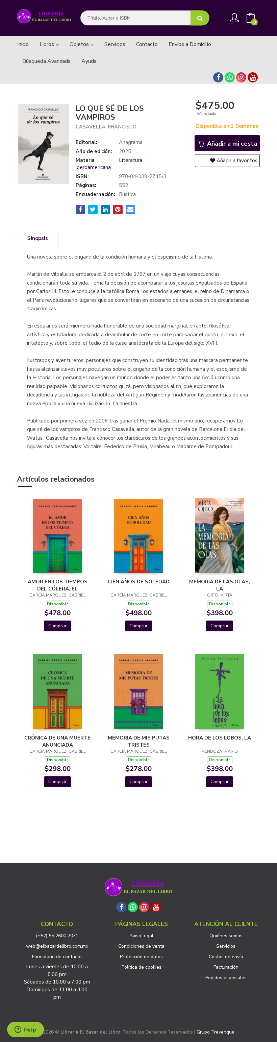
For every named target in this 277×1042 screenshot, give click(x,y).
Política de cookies (141, 967)
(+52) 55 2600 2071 (57, 935)
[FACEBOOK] (218, 77)
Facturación (225, 967)
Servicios (225, 946)
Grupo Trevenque (215, 1032)
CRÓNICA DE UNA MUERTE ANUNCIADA (57, 741)
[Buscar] (200, 18)
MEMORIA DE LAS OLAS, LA (219, 585)
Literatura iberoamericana (109, 164)
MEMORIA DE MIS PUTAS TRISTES (139, 741)
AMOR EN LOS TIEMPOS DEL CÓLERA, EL (57, 585)
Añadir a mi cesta (231, 144)
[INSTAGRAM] (241, 77)
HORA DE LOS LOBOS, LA (219, 737)
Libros (47, 44)
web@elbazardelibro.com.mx (57, 946)
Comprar (57, 626)
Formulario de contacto (57, 956)
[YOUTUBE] (253, 77)
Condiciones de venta (141, 946)
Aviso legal (141, 935)
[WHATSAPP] (230, 77)
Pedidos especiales (226, 977)
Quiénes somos (226, 935)
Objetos (80, 44)
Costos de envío (226, 956)
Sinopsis (37, 238)
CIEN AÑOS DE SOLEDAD (139, 581)
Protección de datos (141, 956)
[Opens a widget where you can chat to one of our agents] (25, 1030)
